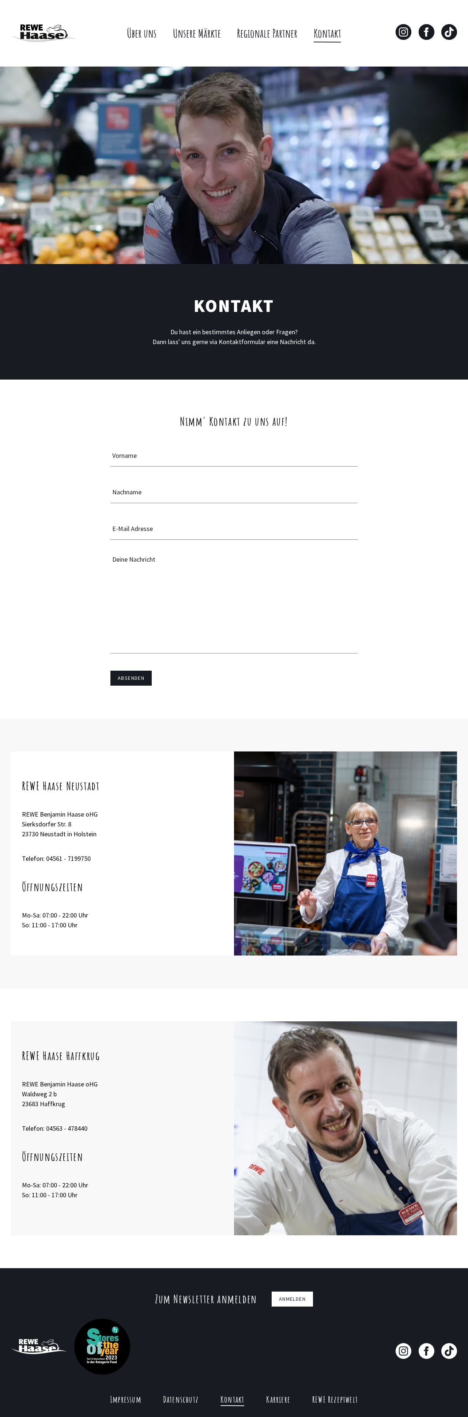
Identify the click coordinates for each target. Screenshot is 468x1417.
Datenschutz (181, 1399)
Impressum (125, 1399)
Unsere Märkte (197, 33)
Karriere (278, 1399)
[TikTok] (449, 32)
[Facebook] (426, 32)
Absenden (131, 678)
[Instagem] (403, 1351)
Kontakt (327, 33)
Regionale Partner (267, 33)
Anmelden (292, 1299)
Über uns (141, 33)
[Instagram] (403, 32)
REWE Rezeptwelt (335, 1399)
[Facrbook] (426, 1351)
